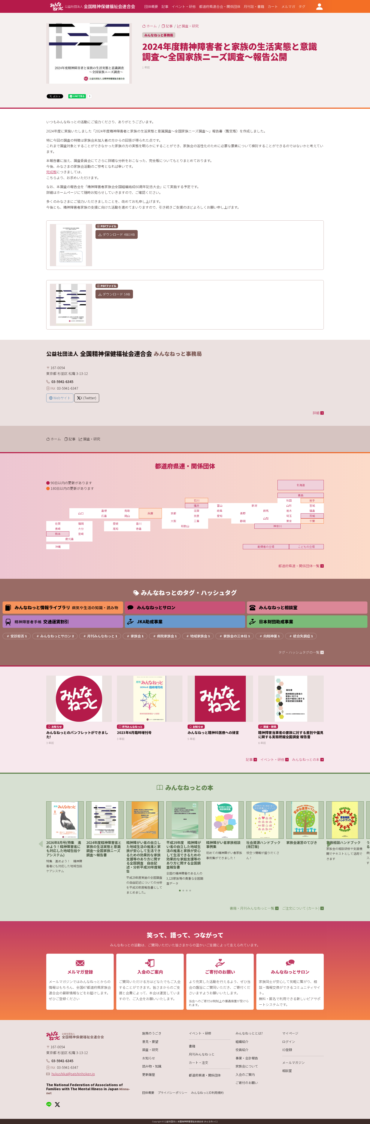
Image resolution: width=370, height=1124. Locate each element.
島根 (104, 511)
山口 (81, 513)
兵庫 (150, 513)
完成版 (51, 171)
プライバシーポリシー (173, 1092)
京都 (173, 513)
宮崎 (81, 534)
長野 (243, 513)
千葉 (312, 521)
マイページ (290, 1033)
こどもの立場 (306, 547)
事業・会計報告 (247, 1058)
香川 (139, 523)
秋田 (289, 500)
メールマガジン (293, 1062)
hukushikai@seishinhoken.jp (73, 1073)
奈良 (196, 516)
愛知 (219, 516)
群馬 (266, 511)
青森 (300, 495)
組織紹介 (242, 1041)
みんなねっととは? (249, 1033)
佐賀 (58, 523)
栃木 (289, 511)
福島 (312, 511)
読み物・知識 (151, 1066)
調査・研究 (150, 1049)
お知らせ (148, 1058)
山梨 (266, 518)
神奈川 (277, 526)
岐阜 (219, 511)
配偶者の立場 (266, 547)
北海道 (301, 485)
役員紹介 (242, 1049)
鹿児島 (69, 539)
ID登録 (287, 1049)
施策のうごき (151, 1033)
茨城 (312, 516)
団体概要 (148, 1092)
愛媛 (115, 523)
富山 (219, 505)
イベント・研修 (200, 1033)
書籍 (192, 1046)
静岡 (243, 521)
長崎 (58, 529)
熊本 (58, 534)
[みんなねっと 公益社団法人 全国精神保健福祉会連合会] (89, 1035)
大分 (81, 529)
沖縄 (58, 547)
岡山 (127, 516)
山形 (289, 505)
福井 (196, 505)
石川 (196, 500)
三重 (196, 521)
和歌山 (185, 526)
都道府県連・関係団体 (205, 1075)
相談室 (287, 1070)
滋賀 (196, 511)
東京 (289, 521)
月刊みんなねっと (202, 1054)
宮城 (312, 505)
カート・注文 (198, 1062)
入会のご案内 (245, 1074)
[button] (180, 890)
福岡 (81, 523)
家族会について (247, 1066)
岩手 (312, 500)
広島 (104, 516)
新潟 (254, 505)
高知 (115, 529)
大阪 (173, 521)
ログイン (288, 1041)
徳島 (139, 529)
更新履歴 (148, 1074)
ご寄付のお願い (247, 1082)
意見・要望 (150, 1041)
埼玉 (289, 516)
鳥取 (127, 511)
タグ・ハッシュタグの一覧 (299, 652)
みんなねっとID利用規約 (207, 1092)
